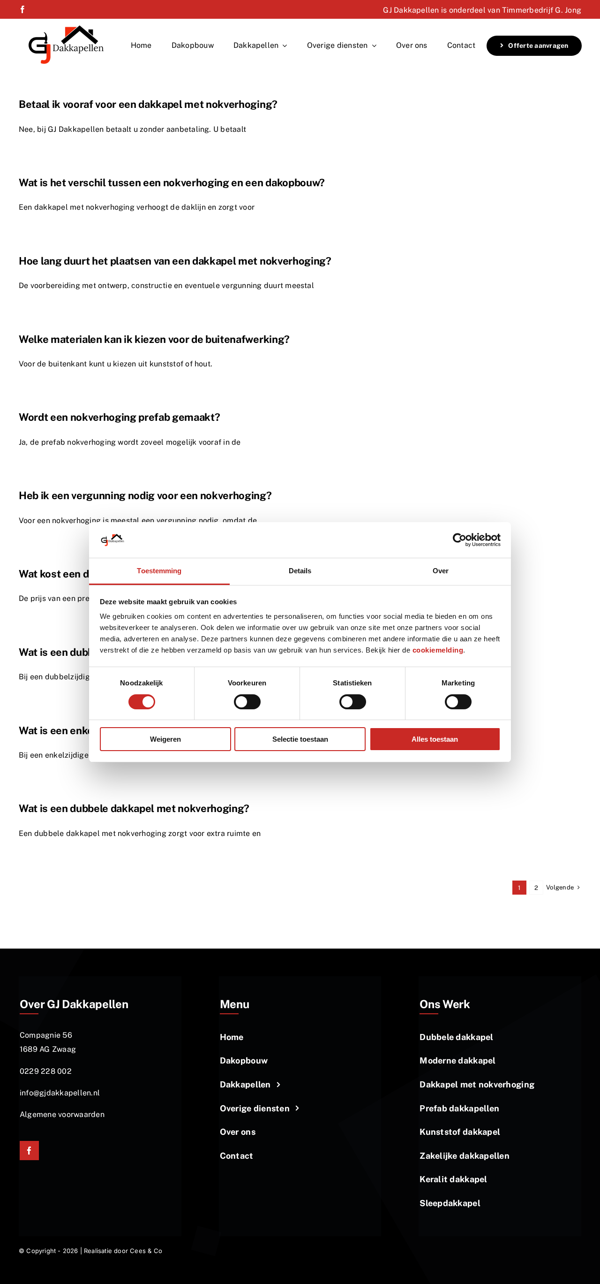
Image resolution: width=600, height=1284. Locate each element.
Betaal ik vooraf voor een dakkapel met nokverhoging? (148, 104)
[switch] (247, 701)
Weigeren (165, 739)
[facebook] (22, 9)
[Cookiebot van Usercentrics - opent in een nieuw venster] (460, 540)
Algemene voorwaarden (62, 1114)
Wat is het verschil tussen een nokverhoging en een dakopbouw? (172, 182)
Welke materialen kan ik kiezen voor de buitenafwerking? (154, 339)
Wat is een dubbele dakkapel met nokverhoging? (134, 808)
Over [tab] (441, 571)
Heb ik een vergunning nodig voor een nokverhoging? (145, 495)
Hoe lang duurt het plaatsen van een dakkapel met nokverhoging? (175, 261)
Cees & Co (146, 1250)
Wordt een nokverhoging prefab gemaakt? (119, 417)
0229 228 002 (46, 1071)
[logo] (66, 27)
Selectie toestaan (300, 739)
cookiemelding (438, 650)
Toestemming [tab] (159, 571)
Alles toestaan (435, 739)
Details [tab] (300, 571)
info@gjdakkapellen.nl (60, 1092)
